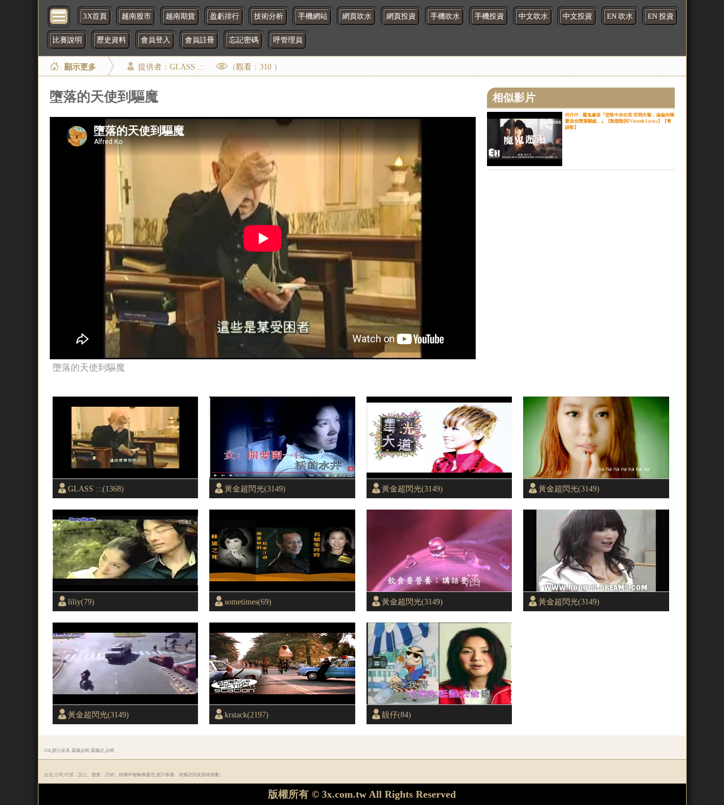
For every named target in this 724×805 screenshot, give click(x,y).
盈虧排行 (224, 16)
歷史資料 (111, 40)
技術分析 (268, 16)
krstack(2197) (247, 714)
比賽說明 (67, 40)
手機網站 (312, 16)
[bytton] (59, 15)
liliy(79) (81, 601)
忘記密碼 (243, 40)
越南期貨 (180, 16)
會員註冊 (199, 40)
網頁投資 (401, 16)
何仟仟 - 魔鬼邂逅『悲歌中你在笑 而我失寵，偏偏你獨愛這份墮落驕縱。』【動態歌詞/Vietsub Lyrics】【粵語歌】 (619, 121)
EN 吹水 (620, 16)
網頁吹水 (357, 16)
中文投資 (577, 16)
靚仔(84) (396, 714)
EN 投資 (661, 16)
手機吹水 (445, 16)
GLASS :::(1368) (96, 488)
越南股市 (136, 16)
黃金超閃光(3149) (255, 488)
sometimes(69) (248, 601)
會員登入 (155, 40)
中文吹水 (533, 16)
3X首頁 (95, 16)
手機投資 (489, 16)
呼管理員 (288, 40)
